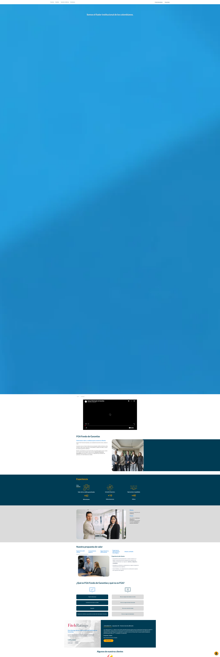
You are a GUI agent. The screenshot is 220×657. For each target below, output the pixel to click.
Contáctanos (72, 2)
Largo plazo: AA (115, 625)
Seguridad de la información (104, 551)
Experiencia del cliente (80, 551)
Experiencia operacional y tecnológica (116, 552)
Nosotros (52, 2)
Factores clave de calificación (126, 625)
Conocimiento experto (92, 551)
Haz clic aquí (108, 640)
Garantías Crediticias (65, 2)
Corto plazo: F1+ (107, 625)
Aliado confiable (128, 551)
